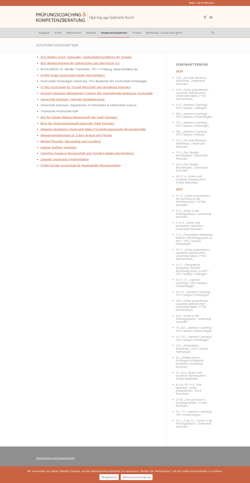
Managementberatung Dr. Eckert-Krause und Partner (76, 135)
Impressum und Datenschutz (55, 458)
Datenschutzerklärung (137, 477)
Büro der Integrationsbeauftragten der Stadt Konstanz (77, 123)
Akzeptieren (109, 477)
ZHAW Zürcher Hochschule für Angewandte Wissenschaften (80, 165)
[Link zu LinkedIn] (211, 17)
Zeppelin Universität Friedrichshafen (64, 159)
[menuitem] (44, 33)
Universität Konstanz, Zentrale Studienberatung (72, 99)
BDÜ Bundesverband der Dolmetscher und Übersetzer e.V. (80, 63)
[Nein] (245, 475)
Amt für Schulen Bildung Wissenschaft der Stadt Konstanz (78, 117)
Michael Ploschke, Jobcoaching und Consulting (70, 141)
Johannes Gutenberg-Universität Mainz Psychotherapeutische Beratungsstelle (93, 129)
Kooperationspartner (57, 45)
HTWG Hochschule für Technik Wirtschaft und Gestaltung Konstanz (85, 87)
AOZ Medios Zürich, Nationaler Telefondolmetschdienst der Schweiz (86, 57)
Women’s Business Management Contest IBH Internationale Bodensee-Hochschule (96, 93)
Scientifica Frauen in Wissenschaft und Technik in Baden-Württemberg (87, 153)
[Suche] (211, 33)
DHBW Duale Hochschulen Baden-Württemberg (72, 75)
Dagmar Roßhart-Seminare (58, 147)
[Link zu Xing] (205, 17)
